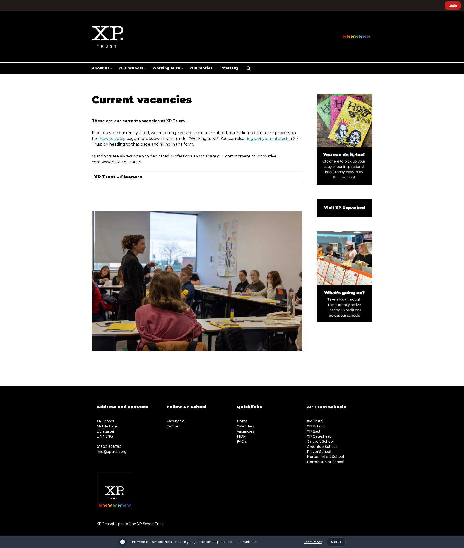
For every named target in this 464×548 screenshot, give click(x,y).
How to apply (112, 138)
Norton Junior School (325, 462)
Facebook (175, 421)
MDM (241, 436)
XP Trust (314, 421)
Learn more (313, 542)
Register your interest (266, 138)
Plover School (319, 451)
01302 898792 (109, 446)
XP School (316, 426)
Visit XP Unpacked (344, 208)
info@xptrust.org (111, 451)
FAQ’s (242, 441)
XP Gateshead (319, 436)
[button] (248, 68)
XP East (313, 431)
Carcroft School (320, 441)
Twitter (173, 426)
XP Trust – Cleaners (118, 177)
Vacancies (245, 431)
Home (242, 421)
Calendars (245, 426)
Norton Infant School (325, 457)
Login (452, 5)
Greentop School (322, 446)
